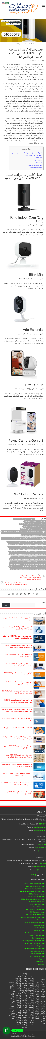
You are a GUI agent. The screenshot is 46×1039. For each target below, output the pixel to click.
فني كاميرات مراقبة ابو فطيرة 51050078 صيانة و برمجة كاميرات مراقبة (27, 546)
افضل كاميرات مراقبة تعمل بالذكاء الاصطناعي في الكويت (26, 153)
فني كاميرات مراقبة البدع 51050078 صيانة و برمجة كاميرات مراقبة (28, 556)
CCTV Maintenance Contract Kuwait (32, 899)
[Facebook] (33, 594)
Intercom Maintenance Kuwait (34, 922)
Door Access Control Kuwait (35, 909)
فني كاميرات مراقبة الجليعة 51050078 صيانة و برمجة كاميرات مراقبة (27, 561)
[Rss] (37, 594)
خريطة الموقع (40, 961)
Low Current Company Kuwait (34, 933)
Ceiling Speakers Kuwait (36, 904)
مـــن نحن (41, 964)
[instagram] (9, 594)
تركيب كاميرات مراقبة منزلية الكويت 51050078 (33, 529)
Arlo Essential (38, 160)
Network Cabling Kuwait (36, 935)
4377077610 (42, 863)
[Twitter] (29, 594)
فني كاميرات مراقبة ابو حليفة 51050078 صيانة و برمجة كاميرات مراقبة (27, 544)
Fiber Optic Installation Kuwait (34, 915)
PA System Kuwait (38, 938)
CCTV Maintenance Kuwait (35, 902)
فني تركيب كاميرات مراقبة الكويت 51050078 (33, 535)
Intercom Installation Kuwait (35, 920)
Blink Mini (39, 158)
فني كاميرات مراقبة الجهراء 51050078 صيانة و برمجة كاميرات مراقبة (27, 564)
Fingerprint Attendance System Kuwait (32, 917)
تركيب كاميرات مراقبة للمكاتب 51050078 (34, 526)
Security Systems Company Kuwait (32, 940)
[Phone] (6, 1030)
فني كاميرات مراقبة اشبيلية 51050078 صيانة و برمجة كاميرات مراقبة (27, 549)
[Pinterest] (25, 594)
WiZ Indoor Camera (36, 168)
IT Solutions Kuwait (38, 930)
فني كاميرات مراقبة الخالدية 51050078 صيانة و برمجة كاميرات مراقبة (27, 566)
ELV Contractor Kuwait (37, 912)
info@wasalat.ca (40, 870)
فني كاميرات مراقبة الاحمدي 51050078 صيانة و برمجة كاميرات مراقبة (27, 551)
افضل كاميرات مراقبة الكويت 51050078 (35, 521)
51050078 (42, 824)
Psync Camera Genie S (35, 165)
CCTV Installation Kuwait (36, 896)
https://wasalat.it (40, 848)
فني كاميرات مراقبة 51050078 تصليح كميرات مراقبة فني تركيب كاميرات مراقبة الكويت (25, 538)
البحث (43, 602)
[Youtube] (17, 594)
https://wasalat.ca (40, 867)
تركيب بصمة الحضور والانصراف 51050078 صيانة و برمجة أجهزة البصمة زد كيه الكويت (30, 576)
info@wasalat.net (40, 830)
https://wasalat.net (40, 827)
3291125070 (42, 844)
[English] (3, 3)
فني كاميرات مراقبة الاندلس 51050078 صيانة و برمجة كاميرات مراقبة (27, 554)
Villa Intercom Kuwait (37, 953)
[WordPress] (13, 594)
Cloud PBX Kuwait (38, 907)
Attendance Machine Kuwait (35, 886)
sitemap (33, 875)
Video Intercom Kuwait (37, 951)
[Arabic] (7, 3)
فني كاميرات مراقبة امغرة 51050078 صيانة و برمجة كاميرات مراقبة (28, 569)
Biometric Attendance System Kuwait (32, 891)
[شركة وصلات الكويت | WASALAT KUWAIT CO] (23, 7)
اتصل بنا (41, 959)
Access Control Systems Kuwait (33, 883)
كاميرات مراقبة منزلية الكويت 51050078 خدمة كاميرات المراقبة (16, 582)
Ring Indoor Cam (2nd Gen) (33, 155)
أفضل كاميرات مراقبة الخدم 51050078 (24, 519)
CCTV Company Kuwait (36, 894)
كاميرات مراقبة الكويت (36, 60)
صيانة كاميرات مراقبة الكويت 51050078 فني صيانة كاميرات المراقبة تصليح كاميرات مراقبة (24, 532)
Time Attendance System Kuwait (33, 948)
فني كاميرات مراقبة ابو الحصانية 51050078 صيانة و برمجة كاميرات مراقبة (26, 541)
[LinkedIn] (21, 594)
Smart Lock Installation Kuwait (34, 943)
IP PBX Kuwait (39, 928)
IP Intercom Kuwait (38, 925)
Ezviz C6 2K (38, 163)
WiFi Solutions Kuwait (37, 956)
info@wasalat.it (41, 851)
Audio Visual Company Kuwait (34, 889)
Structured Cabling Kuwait (36, 946)
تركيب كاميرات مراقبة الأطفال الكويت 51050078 (32, 524)
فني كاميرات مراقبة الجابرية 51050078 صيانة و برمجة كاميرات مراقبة (27, 559)
